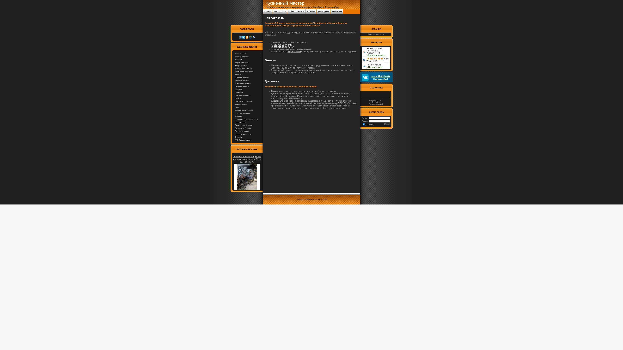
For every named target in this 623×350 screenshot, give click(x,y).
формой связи (294, 52)
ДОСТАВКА (311, 11)
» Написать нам (374, 67)
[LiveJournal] (254, 37)
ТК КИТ (341, 103)
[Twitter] (243, 37)
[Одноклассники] (247, 37)
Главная (267, 11)
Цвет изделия (323, 11)
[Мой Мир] (250, 37)
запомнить (369, 124)
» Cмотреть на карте (376, 55)
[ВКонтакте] (240, 37)
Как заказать (280, 11)
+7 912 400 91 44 (374, 59)
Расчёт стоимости (296, 11)
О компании (337, 11)
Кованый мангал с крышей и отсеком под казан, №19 (247, 157)
